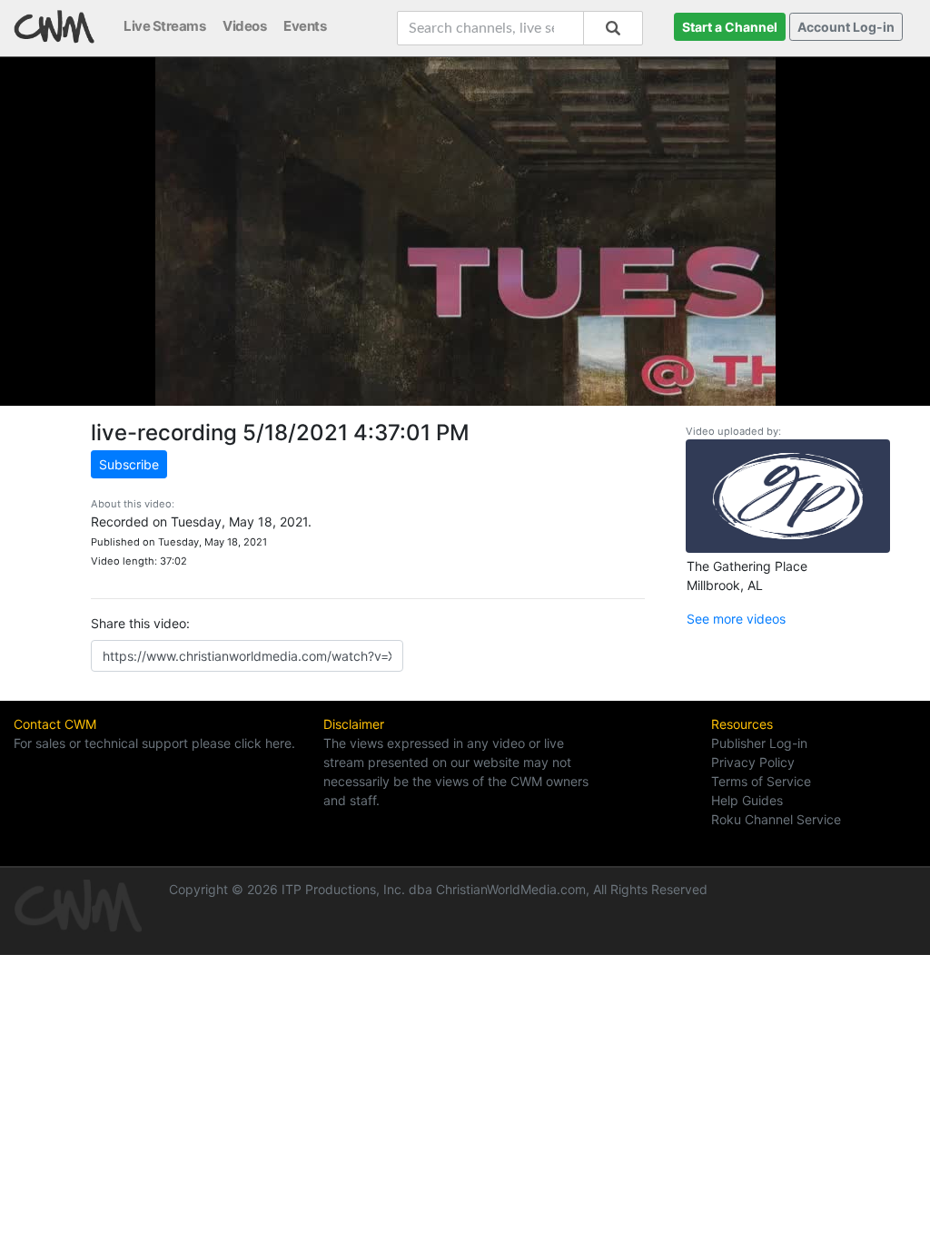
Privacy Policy (753, 762)
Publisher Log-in (759, 743)
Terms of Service (761, 781)
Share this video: (140, 623)
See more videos (736, 618)
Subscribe (129, 464)
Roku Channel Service (776, 819)
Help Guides (747, 800)
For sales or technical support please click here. (154, 743)
